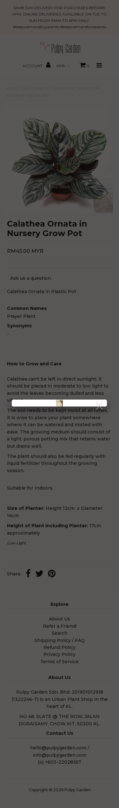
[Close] (99, 406)
